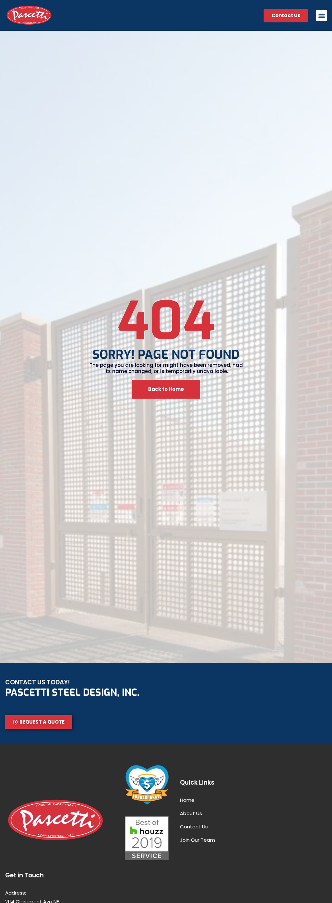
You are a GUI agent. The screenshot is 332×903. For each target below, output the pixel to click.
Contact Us (194, 826)
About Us (191, 813)
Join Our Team (197, 840)
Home (187, 800)
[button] (321, 15)
